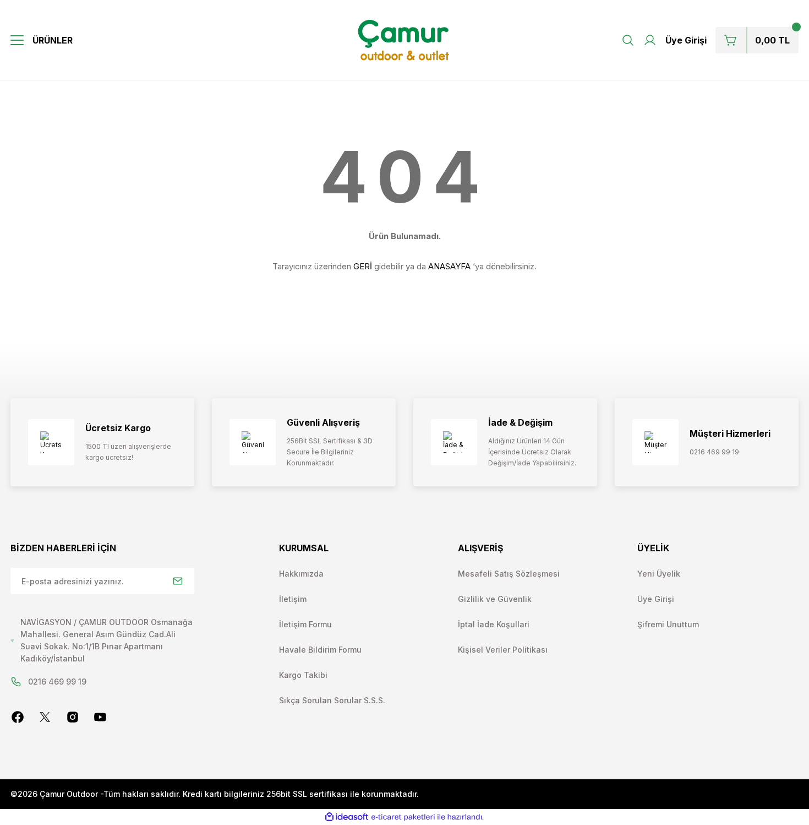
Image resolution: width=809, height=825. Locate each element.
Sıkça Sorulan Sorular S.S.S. (332, 700)
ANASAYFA (449, 266)
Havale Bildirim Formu (320, 649)
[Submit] (177, 581)
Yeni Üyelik (658, 573)
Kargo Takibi (303, 675)
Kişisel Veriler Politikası (503, 649)
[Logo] (405, 40)
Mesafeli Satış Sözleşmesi (509, 573)
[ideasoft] (347, 817)
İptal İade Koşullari (493, 624)
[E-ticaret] (403, 817)
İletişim (293, 599)
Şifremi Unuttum (668, 624)
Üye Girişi (655, 599)
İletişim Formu (305, 624)
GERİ (362, 266)
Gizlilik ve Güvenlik (495, 599)
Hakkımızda (301, 573)
